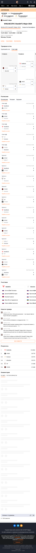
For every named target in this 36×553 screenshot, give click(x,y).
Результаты (17, 41)
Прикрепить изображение (30, 515)
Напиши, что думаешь (8, 515)
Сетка (2, 41)
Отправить (33, 515)
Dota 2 (2, 5)
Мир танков (14, 5)
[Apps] (27, 2)
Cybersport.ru (14, 550)
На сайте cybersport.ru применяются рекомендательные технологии (18, 532)
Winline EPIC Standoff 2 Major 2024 (11, 27)
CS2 (8, 5)
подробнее (17, 537)
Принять (18, 542)
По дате (3, 375)
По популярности (12, 375)
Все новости (18, 341)
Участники (9, 41)
